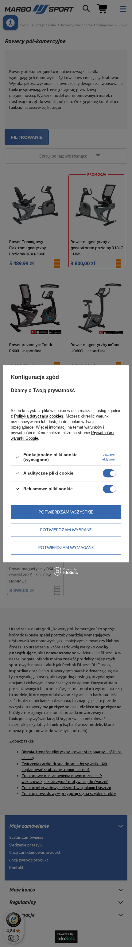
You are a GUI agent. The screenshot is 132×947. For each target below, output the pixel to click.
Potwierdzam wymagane (66, 547)
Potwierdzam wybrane (66, 529)
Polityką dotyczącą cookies (38, 416)
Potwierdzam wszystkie (66, 512)
